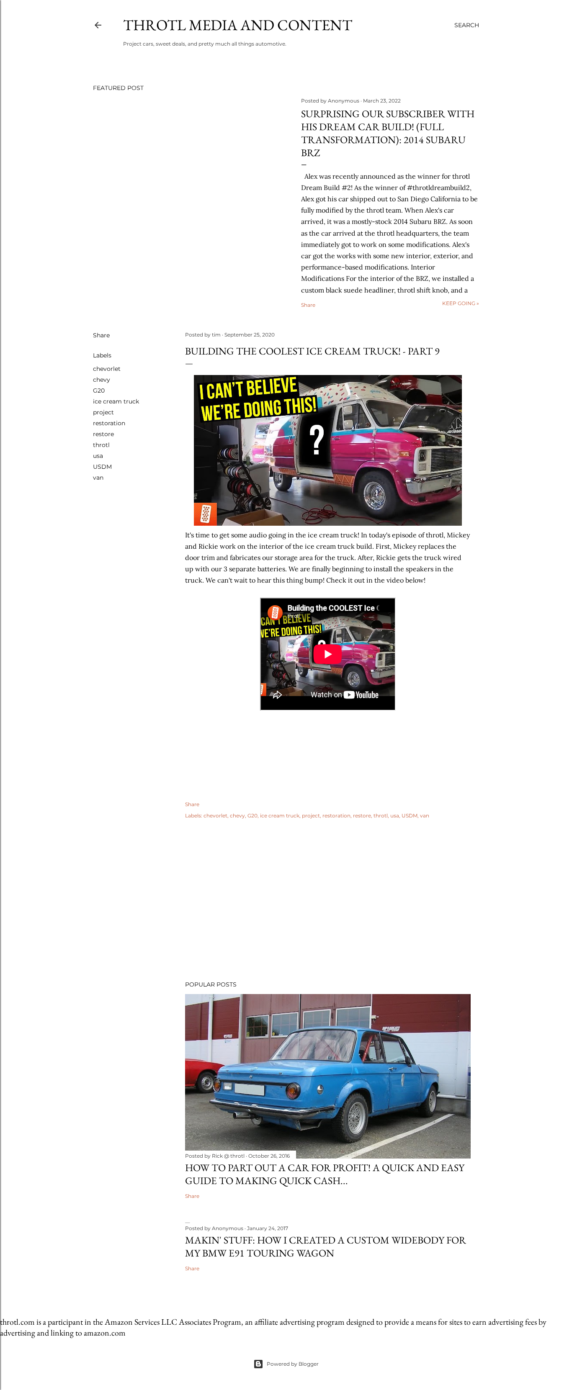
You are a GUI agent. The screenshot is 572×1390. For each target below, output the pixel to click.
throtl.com (17, 1321)
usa (98, 456)
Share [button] (308, 305)
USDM (102, 466)
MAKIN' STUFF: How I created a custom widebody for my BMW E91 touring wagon (325, 1246)
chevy (101, 379)
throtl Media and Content (237, 25)
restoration (109, 423)
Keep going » (460, 303)
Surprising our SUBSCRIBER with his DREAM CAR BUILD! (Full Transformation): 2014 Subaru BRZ (387, 133)
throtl (101, 445)
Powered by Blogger (293, 1364)
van (98, 477)
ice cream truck (116, 401)
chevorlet (107, 369)
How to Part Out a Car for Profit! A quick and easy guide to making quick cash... (324, 1174)
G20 (99, 390)
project (103, 412)
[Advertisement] (328, 901)
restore (103, 434)
